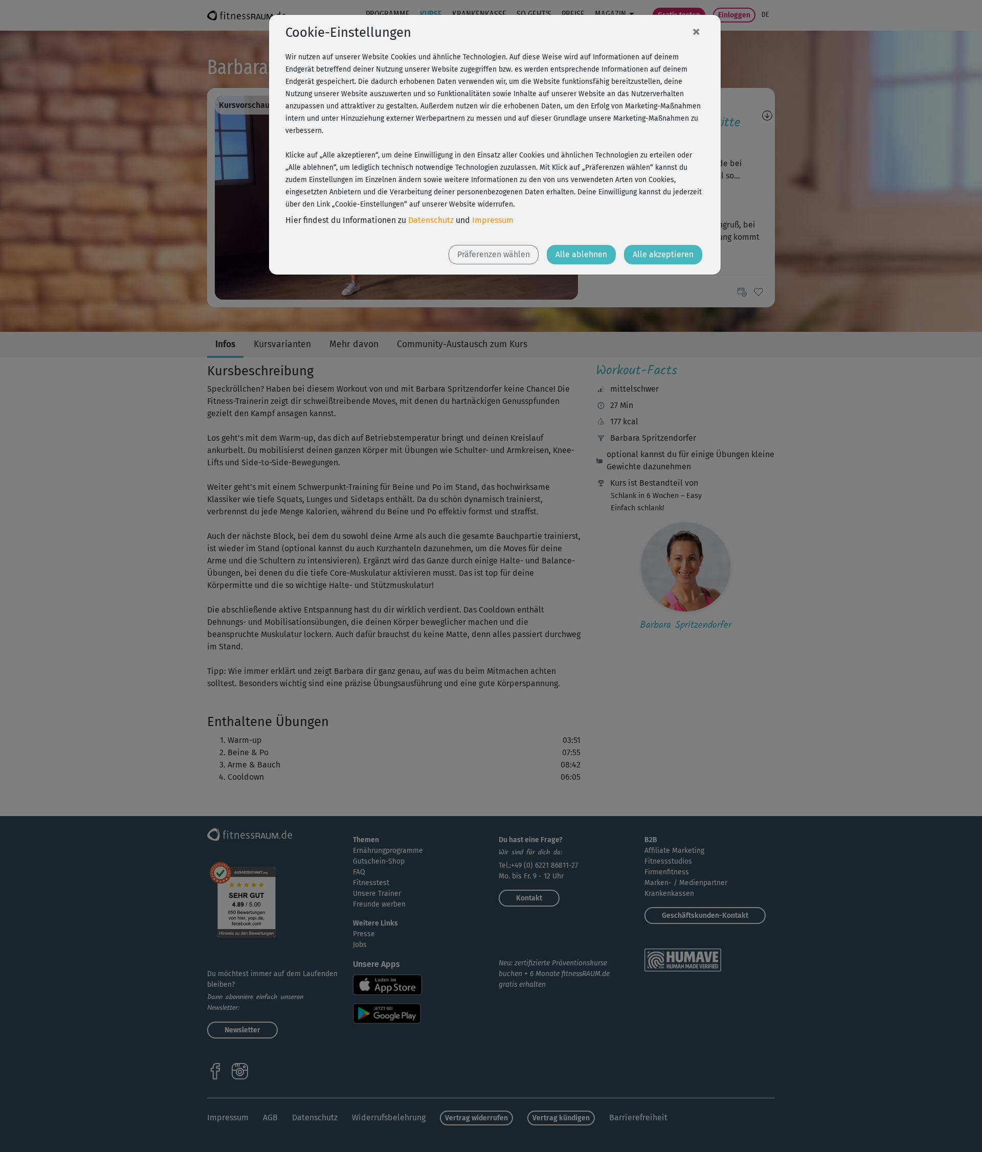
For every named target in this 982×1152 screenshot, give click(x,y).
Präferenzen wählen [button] (493, 254)
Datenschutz (431, 220)
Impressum (493, 220)
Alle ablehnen (581, 254)
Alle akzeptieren (663, 254)
